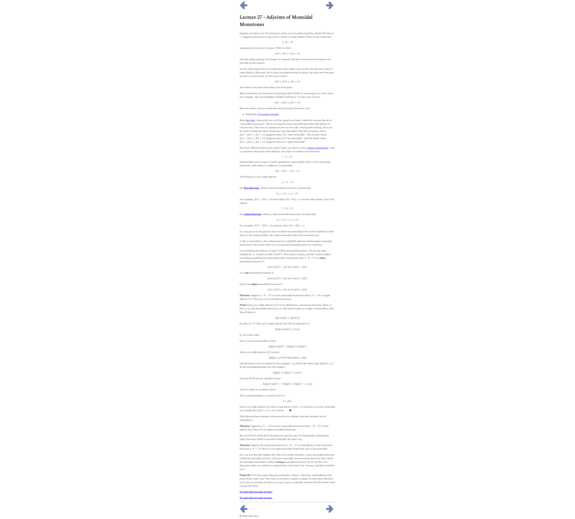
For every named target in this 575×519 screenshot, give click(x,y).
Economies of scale (268, 114)
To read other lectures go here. (256, 492)
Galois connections (317, 148)
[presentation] (266, 33)
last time (250, 120)
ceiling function (252, 214)
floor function (251, 188)
